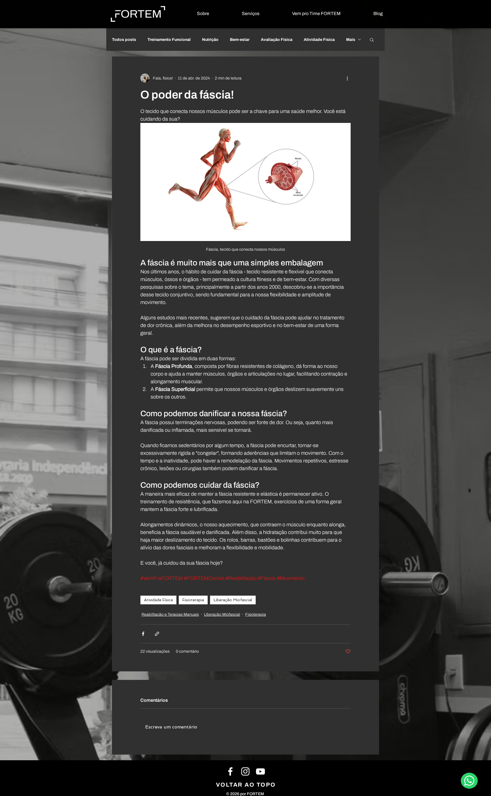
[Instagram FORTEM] (245, 771)
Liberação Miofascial (233, 600)
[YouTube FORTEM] (260, 771)
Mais (350, 39)
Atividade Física (319, 39)
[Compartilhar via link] (157, 633)
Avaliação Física (276, 39)
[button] (238, 13)
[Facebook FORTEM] (230, 771)
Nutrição (210, 39)
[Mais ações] (347, 78)
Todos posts (124, 39)
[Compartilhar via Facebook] (143, 633)
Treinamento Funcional (169, 39)
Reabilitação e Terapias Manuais (170, 614)
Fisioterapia (193, 600)
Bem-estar (239, 39)
